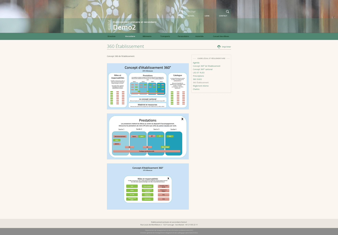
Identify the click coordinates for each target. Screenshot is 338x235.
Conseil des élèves (221, 36)
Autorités (199, 36)
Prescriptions (198, 76)
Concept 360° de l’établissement (206, 66)
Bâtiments (147, 36)
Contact (223, 16)
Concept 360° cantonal (202, 69)
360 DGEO (197, 79)
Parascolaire (183, 36)
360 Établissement (201, 82)
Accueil (190, 16)
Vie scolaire (130, 36)
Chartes (196, 89)
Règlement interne (201, 86)
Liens (207, 16)
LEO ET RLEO (199, 72)
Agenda (196, 62)
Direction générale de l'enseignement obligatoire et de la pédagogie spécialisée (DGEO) (169, 233)
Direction (112, 36)
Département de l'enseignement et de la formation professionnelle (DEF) (169, 230)
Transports (165, 36)
